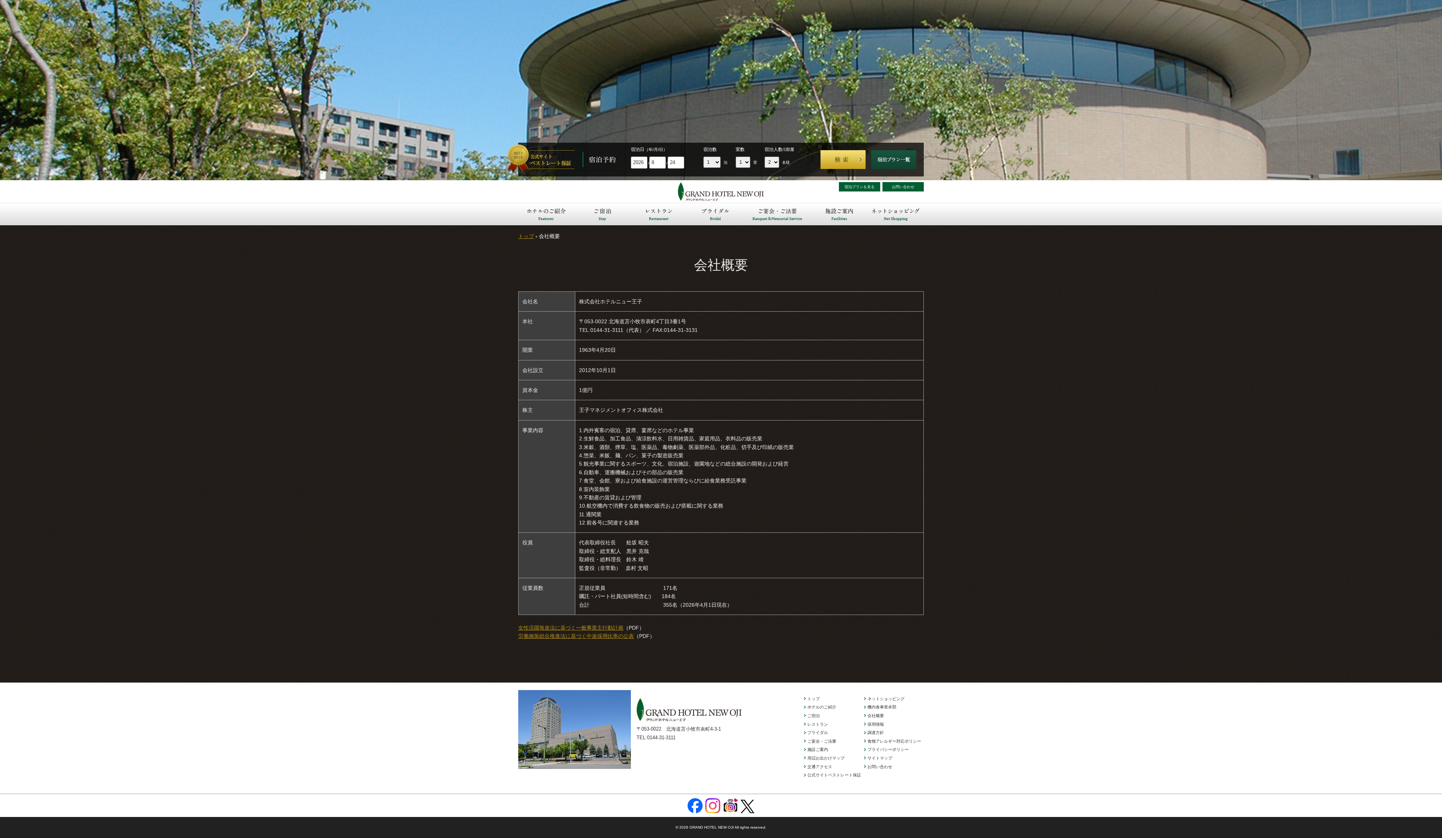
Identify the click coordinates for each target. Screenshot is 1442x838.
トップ (526, 236)
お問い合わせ (903, 187)
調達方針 (875, 732)
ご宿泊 (603, 214)
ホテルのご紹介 (546, 214)
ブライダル (715, 214)
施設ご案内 (839, 214)
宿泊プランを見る (860, 187)
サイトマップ (879, 758)
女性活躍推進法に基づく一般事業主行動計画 (570, 628)
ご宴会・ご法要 (777, 214)
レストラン (659, 214)
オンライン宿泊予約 (544, 159)
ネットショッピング (895, 214)
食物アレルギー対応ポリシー (894, 741)
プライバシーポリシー (888, 749)
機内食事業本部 (881, 707)
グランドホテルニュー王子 (721, 191)
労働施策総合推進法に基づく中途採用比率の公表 (576, 636)
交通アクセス (819, 766)
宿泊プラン (893, 159)
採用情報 (875, 724)
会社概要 (875, 715)
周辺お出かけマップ (826, 758)
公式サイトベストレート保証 (834, 775)
